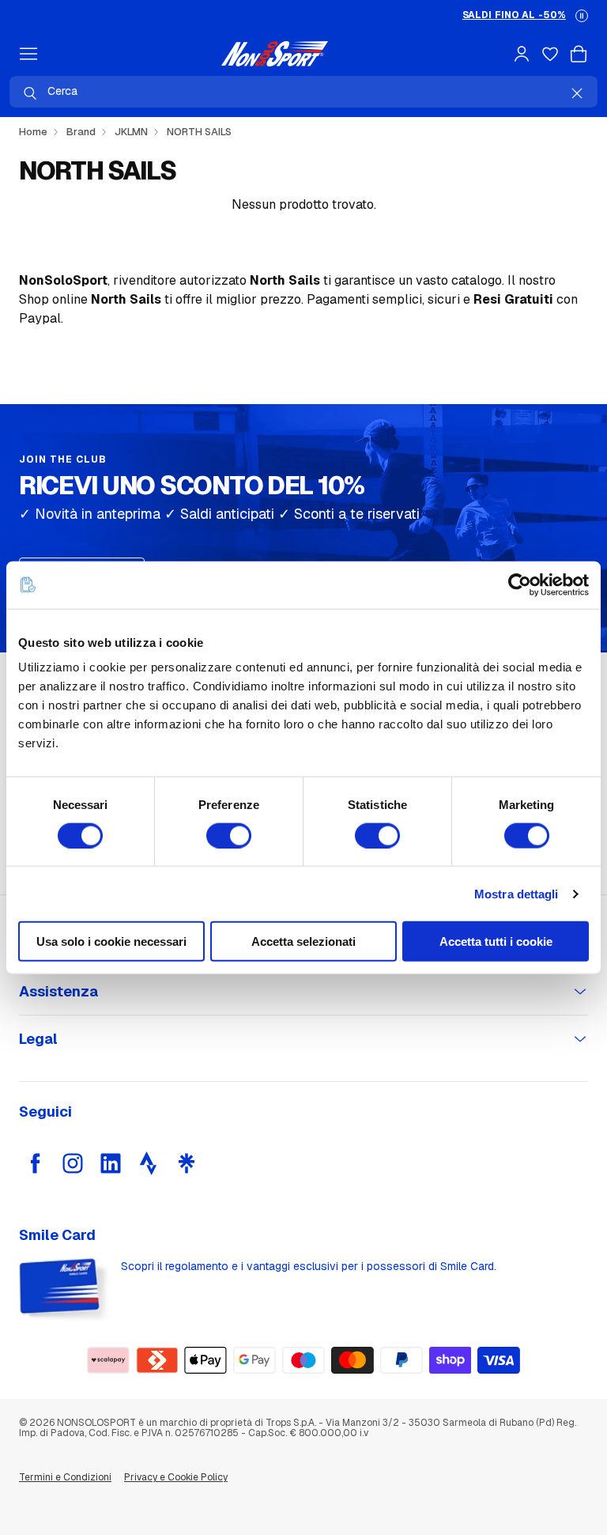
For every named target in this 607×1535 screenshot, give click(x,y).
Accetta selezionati (303, 941)
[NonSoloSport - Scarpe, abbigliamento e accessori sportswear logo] (274, 53)
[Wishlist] (550, 53)
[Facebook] (35, 1163)
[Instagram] (73, 1163)
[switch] (228, 835)
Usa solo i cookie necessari (111, 941)
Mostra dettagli (516, 893)
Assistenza (58, 991)
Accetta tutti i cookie (495, 941)
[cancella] (577, 93)
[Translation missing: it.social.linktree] (186, 1163)
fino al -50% (514, 15)
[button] (581, 15)
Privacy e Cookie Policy (176, 1477)
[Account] (521, 53)
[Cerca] (30, 93)
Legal (38, 1039)
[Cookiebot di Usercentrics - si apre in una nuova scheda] (520, 584)
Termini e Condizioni (65, 1477)
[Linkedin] (110, 1163)
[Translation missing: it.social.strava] (148, 1163)
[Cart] (578, 53)
